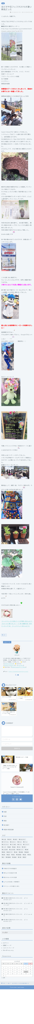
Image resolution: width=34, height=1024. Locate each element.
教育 (4, 852)
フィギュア (26, 844)
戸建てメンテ (20, 849)
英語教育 (9, 857)
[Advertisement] (17, 1006)
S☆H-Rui (20, 665)
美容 (5, 821)
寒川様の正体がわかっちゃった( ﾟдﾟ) (14, 898)
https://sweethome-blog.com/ (18, 671)
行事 (20, 857)
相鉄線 (21, 852)
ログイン (6, 943)
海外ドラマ (10, 852)
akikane (6, 899)
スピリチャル (5, 844)
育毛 (13, 854)
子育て (24, 847)
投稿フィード (7, 945)
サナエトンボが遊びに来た (11, 886)
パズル (20, 844)
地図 (14, 847)
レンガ (4, 847)
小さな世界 (5, 849)
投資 (27, 849)
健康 (10, 847)
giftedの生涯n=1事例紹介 (12, 882)
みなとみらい (22, 839)
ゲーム (25, 842)
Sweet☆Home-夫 (9, 665)
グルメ (20, 842)
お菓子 (15, 839)
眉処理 (27, 852)
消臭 (16, 852)
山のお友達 (13, 849)
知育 (4, 854)
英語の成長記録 (9, 830)
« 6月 (3, 978)
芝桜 (30, 854)
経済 (9, 854)
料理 (5, 812)
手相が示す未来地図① (10, 868)
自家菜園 (19, 854)
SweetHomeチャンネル (19, 667)
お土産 (4, 839)
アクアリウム (5, 842)
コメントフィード (8, 948)
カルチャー (13, 842)
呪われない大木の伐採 (10, 877)
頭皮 (25, 857)
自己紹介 (6, 825)
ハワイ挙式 (13, 844)
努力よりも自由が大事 (10, 873)
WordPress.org (8, 950)
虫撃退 (15, 857)
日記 (3, 3)
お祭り (4, 635)
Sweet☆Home (8, 663)
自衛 (25, 854)
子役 (19, 847)
